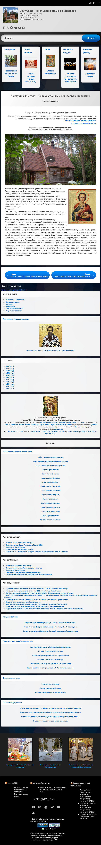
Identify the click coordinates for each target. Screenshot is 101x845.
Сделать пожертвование (14, 309)
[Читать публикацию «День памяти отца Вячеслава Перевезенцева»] (50, 749)
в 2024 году (10, 366)
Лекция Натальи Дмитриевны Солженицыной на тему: (50, 627)
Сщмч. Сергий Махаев (50, 499)
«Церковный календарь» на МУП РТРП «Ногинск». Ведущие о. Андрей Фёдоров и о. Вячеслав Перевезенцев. (44, 609)
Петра (52, 425)
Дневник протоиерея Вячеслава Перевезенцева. (23, 572)
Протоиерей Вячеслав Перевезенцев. (19, 543)
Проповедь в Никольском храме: (16, 319)
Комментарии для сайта (13, 290)
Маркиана (14, 425)
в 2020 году (10, 375)
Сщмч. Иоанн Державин (50, 474)
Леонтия (58, 425)
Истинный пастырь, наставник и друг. (50, 659)
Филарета (77, 427)
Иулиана (7, 425)
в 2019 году (10, 377)
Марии (69, 425)
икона (49, 422)
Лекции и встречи (10, 617)
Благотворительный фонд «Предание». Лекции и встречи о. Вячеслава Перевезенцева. (37, 600)
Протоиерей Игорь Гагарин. (15, 570)
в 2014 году (10, 388)
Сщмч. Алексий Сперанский (50, 486)
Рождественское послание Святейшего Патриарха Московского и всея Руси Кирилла (50, 708)
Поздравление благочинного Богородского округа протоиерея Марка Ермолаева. (50, 717)
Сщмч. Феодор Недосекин (50, 511)
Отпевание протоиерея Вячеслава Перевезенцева (50, 655)
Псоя (82, 422)
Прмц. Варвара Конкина (50, 516)
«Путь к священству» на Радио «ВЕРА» (19, 549)
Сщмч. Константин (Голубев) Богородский (50, 465)
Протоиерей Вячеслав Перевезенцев (19, 566)
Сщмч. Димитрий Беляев (50, 482)
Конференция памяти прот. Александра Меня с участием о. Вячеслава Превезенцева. (37, 604)
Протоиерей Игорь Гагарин (15, 547)
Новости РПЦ (12, 783)
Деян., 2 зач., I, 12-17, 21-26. (41, 431)
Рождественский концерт (51, 684)
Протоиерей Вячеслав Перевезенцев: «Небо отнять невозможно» (50, 668)
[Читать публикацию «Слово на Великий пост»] (50, 61)
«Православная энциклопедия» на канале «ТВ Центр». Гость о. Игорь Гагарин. (33, 591)
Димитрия (40, 425)
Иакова (27, 425)
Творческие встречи (11, 678)
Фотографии (9, 49)
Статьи (47, 49)
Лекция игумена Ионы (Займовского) (50, 631)
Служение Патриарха (41, 783)
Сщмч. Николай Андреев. (50, 495)
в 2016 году (10, 384)
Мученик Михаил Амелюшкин (50, 520)
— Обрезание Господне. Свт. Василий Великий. (50, 350)
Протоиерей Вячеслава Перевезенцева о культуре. (24, 568)
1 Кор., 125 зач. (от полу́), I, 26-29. (80, 431)
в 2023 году (10, 368)
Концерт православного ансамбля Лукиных (50, 692)
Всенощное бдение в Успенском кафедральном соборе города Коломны (87, 807)
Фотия (47, 425)
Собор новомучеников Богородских (17, 451)
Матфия (43, 422)
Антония (48, 427)
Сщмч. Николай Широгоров (50, 507)
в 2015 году (10, 386)
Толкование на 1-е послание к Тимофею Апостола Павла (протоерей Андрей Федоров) (37, 552)
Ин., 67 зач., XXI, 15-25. (16, 431)
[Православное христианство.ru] (54, 827)
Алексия (33, 425)
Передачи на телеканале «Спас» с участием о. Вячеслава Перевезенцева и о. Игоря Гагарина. (39, 593)
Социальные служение (14, 311)
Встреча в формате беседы (50, 623)
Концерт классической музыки (50, 688)
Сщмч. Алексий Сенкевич (50, 478)
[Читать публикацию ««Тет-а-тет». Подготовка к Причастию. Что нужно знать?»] (70, 63)
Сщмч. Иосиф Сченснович (50, 503)
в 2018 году (10, 380)
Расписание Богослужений (15, 300)
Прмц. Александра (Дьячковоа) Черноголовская (50, 461)
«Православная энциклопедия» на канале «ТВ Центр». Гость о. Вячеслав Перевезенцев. (37, 589)
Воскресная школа (12, 302)
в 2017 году (10, 382)
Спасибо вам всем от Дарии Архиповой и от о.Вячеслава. (50, 664)
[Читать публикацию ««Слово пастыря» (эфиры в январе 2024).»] (30, 63)
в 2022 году (10, 371)
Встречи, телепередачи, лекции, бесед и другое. (23, 602)
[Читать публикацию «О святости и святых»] (90, 63)
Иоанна (21, 425)
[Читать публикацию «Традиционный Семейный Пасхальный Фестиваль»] (20, 749)
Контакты (9, 304)
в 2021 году (10, 373)
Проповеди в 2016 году (50, 101)
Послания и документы (12, 703)
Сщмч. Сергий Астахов (50, 470)
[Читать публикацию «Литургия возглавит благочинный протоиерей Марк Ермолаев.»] (81, 749)
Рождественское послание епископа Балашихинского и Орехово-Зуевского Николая (50, 712)
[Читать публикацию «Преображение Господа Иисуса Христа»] (10, 61)
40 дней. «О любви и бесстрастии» (50, 651)
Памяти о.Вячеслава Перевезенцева (18, 641)
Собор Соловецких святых (61, 422)
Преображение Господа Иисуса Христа (11, 73)
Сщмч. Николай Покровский (50, 491)
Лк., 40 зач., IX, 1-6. (57, 431)
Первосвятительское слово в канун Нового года (50, 721)
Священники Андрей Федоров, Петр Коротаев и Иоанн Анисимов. (29, 574)
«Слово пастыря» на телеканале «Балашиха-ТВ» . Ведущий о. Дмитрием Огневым (35, 606)
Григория (94, 425)
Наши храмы (10, 306)
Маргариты (58, 429)
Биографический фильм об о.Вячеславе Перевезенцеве (50, 647)
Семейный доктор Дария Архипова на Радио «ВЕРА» (24, 545)
